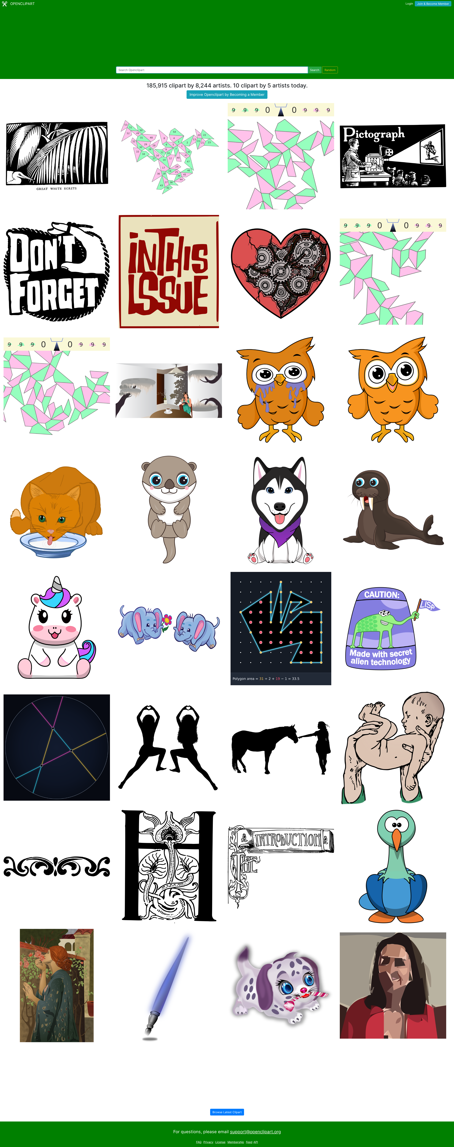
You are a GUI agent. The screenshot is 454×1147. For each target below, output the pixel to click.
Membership (236, 1142)
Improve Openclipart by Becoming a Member (227, 94)
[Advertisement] (227, 37)
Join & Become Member (433, 3)
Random (330, 70)
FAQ (198, 1142)
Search (314, 70)
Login (409, 3)
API (255, 1142)
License (220, 1142)
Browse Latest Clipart (227, 1112)
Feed (249, 1142)
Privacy (208, 1142)
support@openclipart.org (255, 1131)
